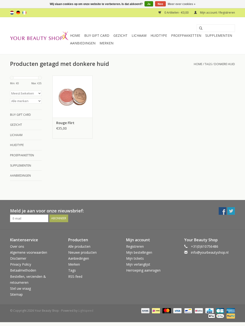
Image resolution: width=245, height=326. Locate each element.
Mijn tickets (135, 258)
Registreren (135, 246)
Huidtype (158, 35)
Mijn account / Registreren (217, 13)
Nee (160, 4)
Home (75, 35)
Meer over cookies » (181, 4)
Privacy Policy (20, 264)
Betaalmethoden (23, 270)
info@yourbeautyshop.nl (209, 252)
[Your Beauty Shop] (39, 35)
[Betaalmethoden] (144, 311)
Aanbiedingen (82, 43)
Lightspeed (85, 311)
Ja (148, 4)
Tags (208, 64)
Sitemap (16, 294)
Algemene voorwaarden (28, 252)
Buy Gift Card (96, 35)
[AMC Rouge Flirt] (72, 97)
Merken (106, 43)
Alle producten (79, 246)
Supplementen (218, 35)
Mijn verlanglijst (138, 264)
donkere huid (224, 64)
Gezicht (120, 35)
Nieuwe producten (82, 252)
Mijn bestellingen (139, 252)
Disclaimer (18, 258)
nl (12, 13)
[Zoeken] (199, 28)
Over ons (17, 246)
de (18, 13)
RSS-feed (75, 276)
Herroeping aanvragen (143, 270)
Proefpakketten (186, 35)
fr (24, 13)
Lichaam (139, 35)
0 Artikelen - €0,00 (176, 13)
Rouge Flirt (65, 123)
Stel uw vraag (20, 288)
